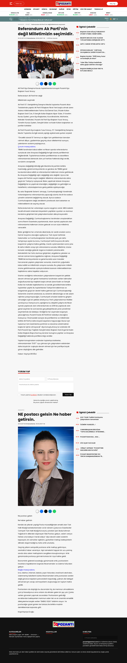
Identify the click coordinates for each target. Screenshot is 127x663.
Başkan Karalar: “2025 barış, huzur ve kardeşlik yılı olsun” (92, 57)
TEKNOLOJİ (98, 9)
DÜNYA (44, 9)
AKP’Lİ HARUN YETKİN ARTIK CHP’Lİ (92, 45)
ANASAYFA (21, 24)
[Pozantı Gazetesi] (64, 3)
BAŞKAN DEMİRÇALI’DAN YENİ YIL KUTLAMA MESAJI (91, 70)
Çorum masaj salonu (27, 146)
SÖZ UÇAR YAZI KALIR (88, 443)
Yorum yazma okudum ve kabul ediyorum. (38, 395)
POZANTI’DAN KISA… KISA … (90, 437)
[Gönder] (116, 638)
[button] (14, 19)
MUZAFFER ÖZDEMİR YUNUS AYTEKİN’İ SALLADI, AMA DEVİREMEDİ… (42, 20)
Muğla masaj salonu (26, 570)
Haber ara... (19, 3)
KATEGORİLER (15, 632)
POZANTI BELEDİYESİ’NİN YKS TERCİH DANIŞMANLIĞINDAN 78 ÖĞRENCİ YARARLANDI (91, 455)
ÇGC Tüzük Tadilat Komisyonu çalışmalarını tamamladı (91, 418)
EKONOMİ (53, 9)
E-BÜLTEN (87, 632)
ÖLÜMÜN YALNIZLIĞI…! (87, 425)
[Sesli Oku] (37, 83)
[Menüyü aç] (11, 3)
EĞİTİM (75, 9)
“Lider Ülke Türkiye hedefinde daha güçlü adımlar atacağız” (91, 63)
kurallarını (34, 395)
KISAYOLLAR (51, 632)
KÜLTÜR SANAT (86, 9)
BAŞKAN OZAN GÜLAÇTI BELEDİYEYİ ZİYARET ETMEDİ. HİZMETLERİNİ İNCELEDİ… (92, 33)
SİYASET (36, 9)
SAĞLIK (61, 9)
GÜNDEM (27, 9)
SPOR (69, 9)
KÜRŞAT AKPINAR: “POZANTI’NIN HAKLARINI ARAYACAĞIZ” (91, 449)
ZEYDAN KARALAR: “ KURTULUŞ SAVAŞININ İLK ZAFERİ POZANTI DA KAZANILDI (92, 51)
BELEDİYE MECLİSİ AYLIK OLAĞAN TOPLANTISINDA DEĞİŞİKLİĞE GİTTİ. (92, 39)
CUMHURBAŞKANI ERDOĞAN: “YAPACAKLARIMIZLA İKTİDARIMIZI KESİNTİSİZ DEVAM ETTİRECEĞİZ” (92, 431)
